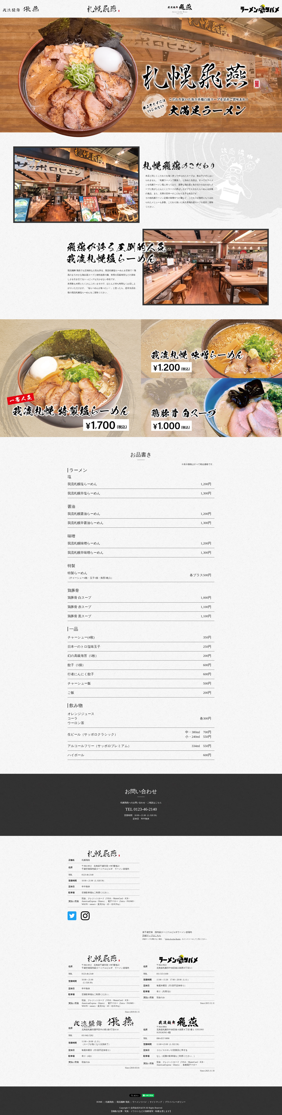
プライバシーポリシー (175, 1102)
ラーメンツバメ (139, 1102)
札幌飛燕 (109, 1102)
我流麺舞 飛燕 (123, 1102)
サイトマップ (156, 1102)
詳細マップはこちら (151, 935)
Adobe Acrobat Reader (173, 939)
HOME (99, 1102)
